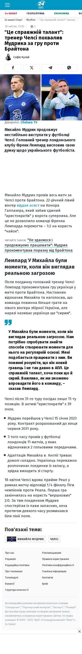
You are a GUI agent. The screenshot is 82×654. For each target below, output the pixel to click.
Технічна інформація (54, 571)
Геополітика (35, 13)
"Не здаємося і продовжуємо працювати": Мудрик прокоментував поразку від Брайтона (39, 245)
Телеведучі (11, 577)
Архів (45, 583)
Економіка (61, 13)
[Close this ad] (79, 631)
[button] (13, 67)
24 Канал (11, 13)
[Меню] (7, 5)
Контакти (47, 577)
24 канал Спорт (14, 20)
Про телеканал (13, 571)
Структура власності (16, 589)
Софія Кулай (21, 57)
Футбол (31, 20)
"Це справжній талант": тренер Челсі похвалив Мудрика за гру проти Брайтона (58, 20)
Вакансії (10, 583)
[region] (41, 644)
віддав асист (28, 205)
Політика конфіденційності (58, 565)
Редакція (10, 558)
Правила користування (55, 558)
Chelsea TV (28, 122)
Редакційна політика (17, 565)
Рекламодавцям (51, 552)
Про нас (9, 552)
